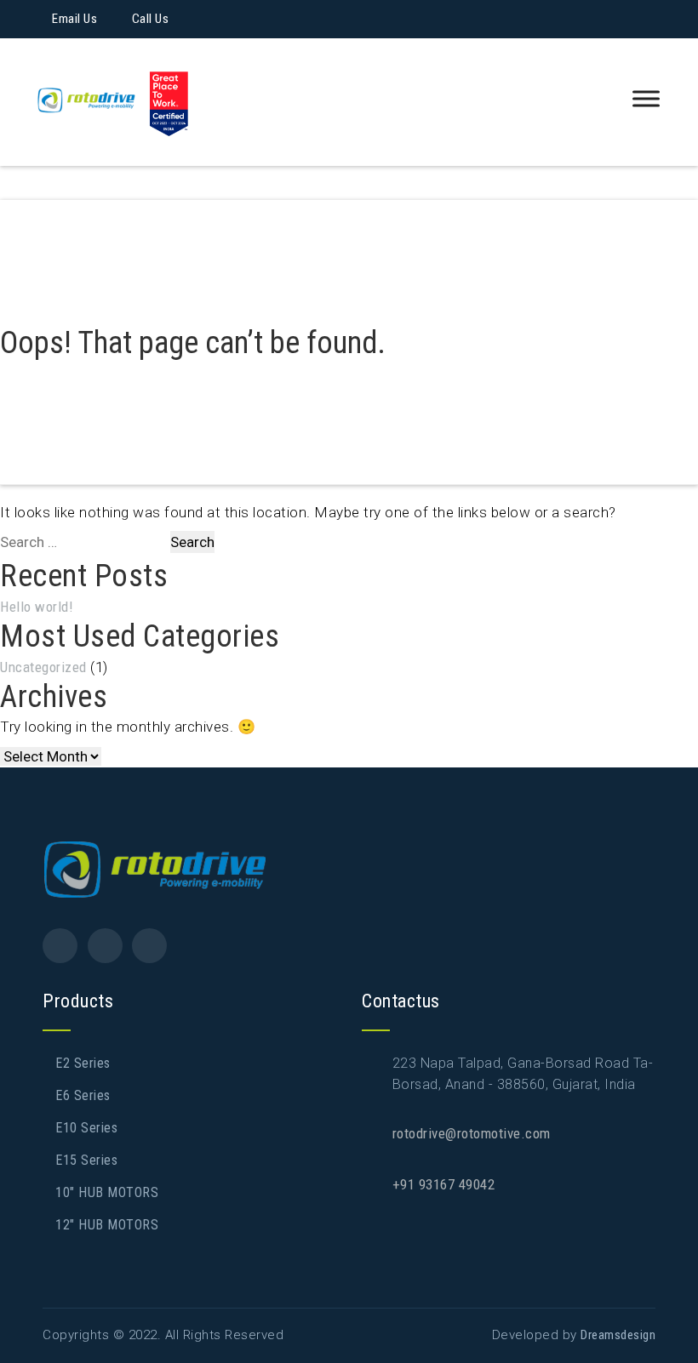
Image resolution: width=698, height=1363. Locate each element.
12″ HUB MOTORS (106, 1225)
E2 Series (83, 1063)
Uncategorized (43, 667)
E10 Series (86, 1128)
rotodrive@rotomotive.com (471, 1133)
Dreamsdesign (618, 1335)
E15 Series (86, 1160)
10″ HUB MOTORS (106, 1192)
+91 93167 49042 (443, 1184)
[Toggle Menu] (646, 99)
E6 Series (83, 1095)
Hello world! (36, 606)
